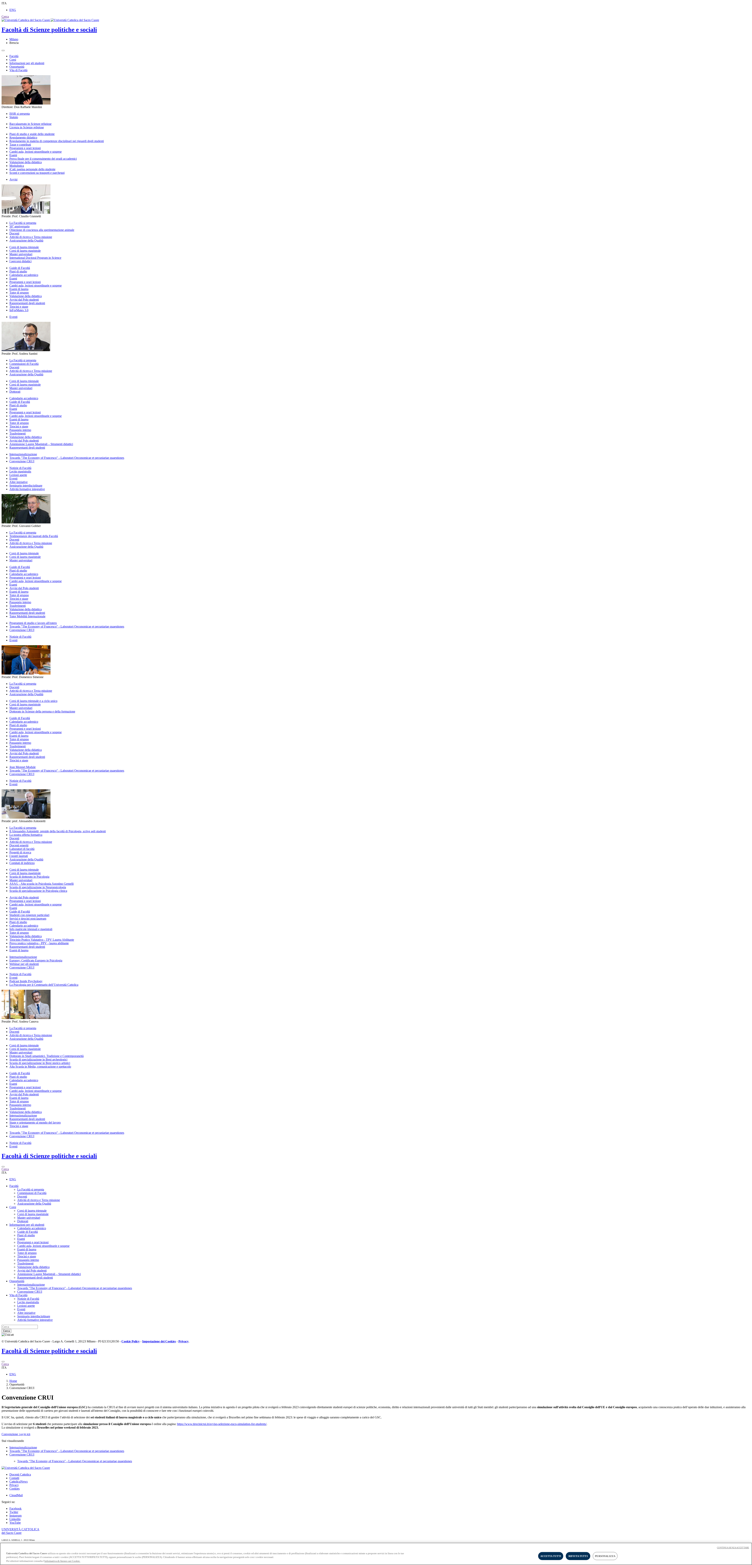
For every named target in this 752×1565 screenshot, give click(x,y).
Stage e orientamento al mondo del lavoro (35, 1122)
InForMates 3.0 (18, 310)
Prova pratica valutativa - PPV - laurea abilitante (39, 943)
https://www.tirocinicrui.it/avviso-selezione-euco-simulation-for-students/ (222, 1424)
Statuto (13, 117)
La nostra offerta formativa (25, 834)
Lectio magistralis (20, 471)
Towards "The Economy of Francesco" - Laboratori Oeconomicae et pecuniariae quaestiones (66, 457)
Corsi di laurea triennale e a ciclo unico (33, 701)
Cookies (14, 1488)
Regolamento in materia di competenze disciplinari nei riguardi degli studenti (56, 141)
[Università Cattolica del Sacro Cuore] (50, 20)
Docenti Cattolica (20, 1474)
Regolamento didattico (23, 137)
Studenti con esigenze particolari (29, 915)
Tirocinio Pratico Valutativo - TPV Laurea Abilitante (41, 939)
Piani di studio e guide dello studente (32, 134)
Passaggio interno (20, 430)
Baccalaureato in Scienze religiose (30, 123)
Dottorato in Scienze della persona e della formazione (42, 711)
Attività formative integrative (27, 489)
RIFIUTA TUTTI (578, 1555)
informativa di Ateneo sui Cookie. (62, 1561)
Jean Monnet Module (22, 767)
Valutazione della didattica (25, 162)
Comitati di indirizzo (22, 863)
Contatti (14, 1478)
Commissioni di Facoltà (24, 363)
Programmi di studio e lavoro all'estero (33, 623)
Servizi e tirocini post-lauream (27, 918)
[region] (376, 1554)
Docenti (14, 233)
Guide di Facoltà (19, 268)
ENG (12, 10)
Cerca (6, 1331)
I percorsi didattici (20, 261)
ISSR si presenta (19, 113)
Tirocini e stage (18, 306)
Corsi (12, 59)
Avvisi (13, 179)
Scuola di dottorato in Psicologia (29, 876)
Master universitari (20, 254)
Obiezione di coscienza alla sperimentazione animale (41, 230)
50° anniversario (19, 226)
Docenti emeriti (18, 845)
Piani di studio (18, 271)
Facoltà (13, 56)
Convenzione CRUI (21, 461)
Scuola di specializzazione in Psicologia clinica (38, 890)
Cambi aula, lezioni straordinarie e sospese (35, 151)
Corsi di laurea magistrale (25, 250)
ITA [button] (4, 3)
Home (13, 1381)
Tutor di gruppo (19, 292)
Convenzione (16, 1434)
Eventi (13, 316)
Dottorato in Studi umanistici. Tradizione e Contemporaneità (46, 1056)
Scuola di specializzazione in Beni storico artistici (39, 1063)
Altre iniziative (18, 482)
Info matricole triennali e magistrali (30, 929)
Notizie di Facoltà (20, 468)
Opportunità (16, 66)
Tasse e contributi (20, 144)
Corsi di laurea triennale (24, 247)
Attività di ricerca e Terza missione (30, 237)
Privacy (14, 1485)
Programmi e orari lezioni (25, 148)
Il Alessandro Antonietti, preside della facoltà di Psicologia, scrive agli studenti (57, 831)
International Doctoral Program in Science (35, 257)
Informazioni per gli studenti (26, 63)
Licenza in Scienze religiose (26, 127)
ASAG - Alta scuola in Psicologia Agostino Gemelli (41, 883)
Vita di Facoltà (18, 70)
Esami (13, 155)
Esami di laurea (18, 289)
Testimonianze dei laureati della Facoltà (33, 536)
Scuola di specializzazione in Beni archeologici (38, 1059)
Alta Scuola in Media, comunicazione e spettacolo (40, 1066)
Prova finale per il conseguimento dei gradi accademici (43, 158)
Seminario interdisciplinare (25, 485)
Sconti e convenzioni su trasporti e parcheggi (37, 172)
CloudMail (16, 1495)
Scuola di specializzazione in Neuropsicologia (37, 887)
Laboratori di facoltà (21, 849)
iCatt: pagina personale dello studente (32, 169)
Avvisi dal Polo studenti (24, 299)
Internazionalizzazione (23, 454)
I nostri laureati (18, 856)
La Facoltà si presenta (22, 223)
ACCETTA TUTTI (550, 1555)
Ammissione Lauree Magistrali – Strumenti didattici (41, 444)
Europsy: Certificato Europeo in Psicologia (35, 960)
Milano (13, 39)
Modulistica (16, 165)
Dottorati (14, 391)
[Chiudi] (3, 1166)
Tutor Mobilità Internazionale (27, 616)
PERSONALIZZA (605, 1555)
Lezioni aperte (18, 475)
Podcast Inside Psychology (25, 981)
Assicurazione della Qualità (26, 240)
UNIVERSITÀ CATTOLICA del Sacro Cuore (20, 1531)
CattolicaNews (18, 1481)
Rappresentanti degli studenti (27, 303)
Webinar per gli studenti (24, 964)
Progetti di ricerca (20, 852)
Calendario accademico (23, 275)
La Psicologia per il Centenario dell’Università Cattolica (43, 984)
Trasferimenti (17, 433)
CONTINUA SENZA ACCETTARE (733, 1547)
